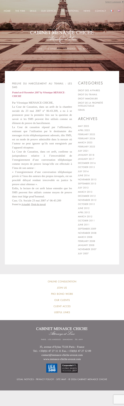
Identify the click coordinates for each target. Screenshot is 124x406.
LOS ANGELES (54, 339)
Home (7, 11)
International (70, 11)
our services (49, 11)
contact (100, 11)
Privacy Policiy (45, 379)
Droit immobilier (88, 98)
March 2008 (85, 237)
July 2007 (83, 253)
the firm (20, 11)
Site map (61, 379)
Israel (81, 110)
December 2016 (87, 163)
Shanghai (68, 339)
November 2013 (87, 179)
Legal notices (25, 379)
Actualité (25, 204)
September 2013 (87, 183)
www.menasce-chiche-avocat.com (62, 359)
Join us (62, 287)
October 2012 (86, 204)
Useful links (62, 312)
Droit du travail (38, 204)
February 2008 (86, 241)
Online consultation (62, 281)
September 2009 (87, 228)
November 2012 (87, 200)
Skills (33, 11)
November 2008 (87, 233)
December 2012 (87, 196)
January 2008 (86, 245)
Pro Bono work (62, 293)
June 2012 (84, 208)
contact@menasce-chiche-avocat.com (62, 354)
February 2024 (86, 138)
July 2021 (83, 150)
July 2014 (83, 171)
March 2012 (85, 216)
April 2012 (84, 212)
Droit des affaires (89, 90)
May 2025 (83, 126)
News (87, 11)
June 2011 (84, 224)
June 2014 (84, 175)
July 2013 (83, 187)
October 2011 (86, 220)
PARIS (43, 339)
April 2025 (84, 130)
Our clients (62, 300)
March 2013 (85, 192)
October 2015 (86, 167)
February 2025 (86, 134)
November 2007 (87, 249)
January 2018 (86, 155)
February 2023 (86, 146)
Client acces (62, 306)
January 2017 (86, 159)
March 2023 (85, 142)
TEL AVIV (79, 339)
